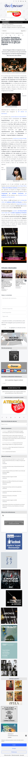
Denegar (14, 748)
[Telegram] (19, 417)
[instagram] (18, 1)
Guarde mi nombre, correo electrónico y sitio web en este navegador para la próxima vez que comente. (13, 322)
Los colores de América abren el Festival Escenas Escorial (13, 466)
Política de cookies (7, 755)
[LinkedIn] (11, 417)
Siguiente (23, 31)
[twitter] (16, 1)
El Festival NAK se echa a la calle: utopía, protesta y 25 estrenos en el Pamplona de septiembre (14, 438)
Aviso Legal (22, 755)
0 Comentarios (4, 290)
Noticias (21, 33)
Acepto (14, 744)
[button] (26, 735)
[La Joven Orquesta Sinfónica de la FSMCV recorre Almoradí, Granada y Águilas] (21, 270)
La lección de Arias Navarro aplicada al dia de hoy (11, 491)
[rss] (25, 1)
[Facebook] (2, 417)
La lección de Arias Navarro (10, 451)
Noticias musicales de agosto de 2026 (9, 476)
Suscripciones (14, 350)
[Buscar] (25, 19)
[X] (6, 417)
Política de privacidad (15, 755)
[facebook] (13, 1)
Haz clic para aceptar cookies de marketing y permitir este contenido (14, 522)
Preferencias (14, 752)
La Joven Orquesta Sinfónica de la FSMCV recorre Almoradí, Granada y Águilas (21, 282)
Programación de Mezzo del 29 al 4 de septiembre (12, 487)
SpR (3, 33)
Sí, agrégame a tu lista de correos (17, 327)
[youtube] (20, 1)
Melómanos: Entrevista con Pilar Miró (9, 495)
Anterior (4, 31)
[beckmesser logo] (14, 3)
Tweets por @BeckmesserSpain (14, 522)
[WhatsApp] (15, 417)
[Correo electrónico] (24, 417)
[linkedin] (23, 1)
